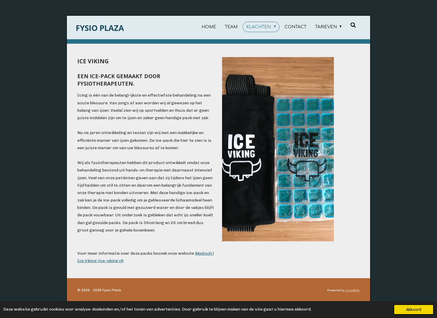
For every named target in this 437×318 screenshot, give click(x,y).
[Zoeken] (353, 25)
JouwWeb (352, 290)
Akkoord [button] (413, 309)
